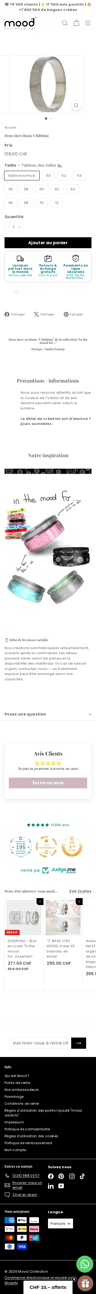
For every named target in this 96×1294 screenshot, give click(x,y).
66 (11, 202)
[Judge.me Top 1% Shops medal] (48, 846)
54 (79, 175)
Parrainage (14, 1096)
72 (57, 202)
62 (57, 189)
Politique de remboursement (28, 1143)
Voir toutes (80, 891)
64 (72, 189)
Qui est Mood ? (17, 1076)
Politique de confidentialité (27, 1129)
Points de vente (17, 1082)
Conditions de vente (22, 1103)
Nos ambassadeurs (22, 1089)
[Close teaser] (74, 1279)
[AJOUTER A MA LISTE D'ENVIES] (17, 293)
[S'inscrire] (78, 1043)
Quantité (14, 216)
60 (41, 189)
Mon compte (15, 1150)
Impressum (14, 1122)
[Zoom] (76, 105)
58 (26, 189)
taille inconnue (22, 175)
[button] (48, 1287)
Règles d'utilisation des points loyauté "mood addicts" (43, 1113)
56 (11, 189)
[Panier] (76, 23)
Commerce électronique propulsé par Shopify (39, 1280)
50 (48, 175)
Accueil (10, 127)
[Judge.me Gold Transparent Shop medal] (22, 846)
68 (26, 202)
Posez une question (25, 714)
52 (64, 175)
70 (41, 202)
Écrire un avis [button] (48, 783)
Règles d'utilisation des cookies (31, 1136)
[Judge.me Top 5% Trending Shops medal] (73, 846)
